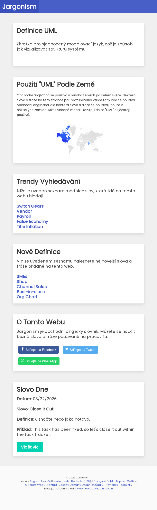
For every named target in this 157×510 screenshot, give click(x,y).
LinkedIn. (107, 488)
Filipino (120, 481)
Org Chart (27, 297)
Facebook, (92, 488)
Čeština (132, 481)
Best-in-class (31, 292)
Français (99, 481)
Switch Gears (30, 206)
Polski (110, 481)
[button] (151, 5)
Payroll (24, 216)
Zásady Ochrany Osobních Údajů (81, 485)
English (34, 481)
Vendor (24, 211)
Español (46, 481)
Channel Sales (32, 286)
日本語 (88, 481)
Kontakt (52, 485)
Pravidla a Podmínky (118, 485)
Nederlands (61, 481)
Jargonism (19, 6)
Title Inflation (30, 226)
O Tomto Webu (35, 485)
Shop (22, 281)
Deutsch (76, 481)
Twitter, (79, 488)
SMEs (22, 276)
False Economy (32, 221)
